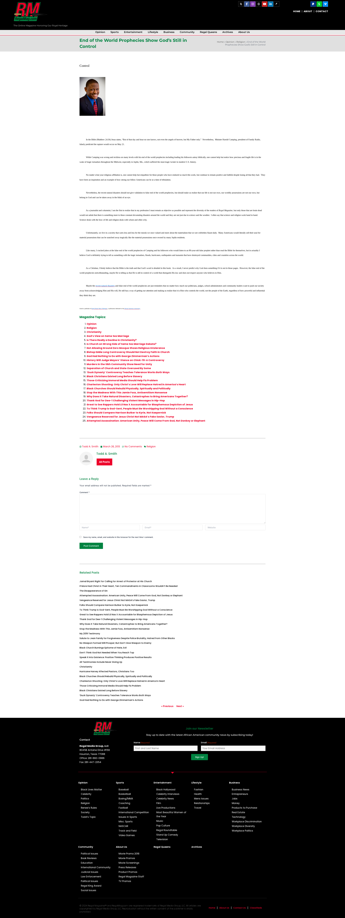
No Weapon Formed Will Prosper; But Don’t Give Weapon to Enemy (115, 643)
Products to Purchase (244, 807)
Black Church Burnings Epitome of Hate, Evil (103, 647)
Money (236, 803)
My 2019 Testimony (90, 633)
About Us (244, 32)
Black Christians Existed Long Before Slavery (114, 376)
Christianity (94, 332)
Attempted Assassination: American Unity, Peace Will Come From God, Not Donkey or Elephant (146, 420)
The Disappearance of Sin (94, 590)
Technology (239, 817)
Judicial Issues (89, 872)
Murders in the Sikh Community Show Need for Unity (119, 364)
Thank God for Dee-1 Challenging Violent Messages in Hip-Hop (126, 400)
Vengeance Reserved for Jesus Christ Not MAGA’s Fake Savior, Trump (130, 416)
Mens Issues (201, 798)
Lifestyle (153, 32)
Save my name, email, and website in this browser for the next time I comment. (118, 537)
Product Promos (128, 872)
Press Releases (127, 867)
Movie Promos (127, 858)
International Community (96, 867)
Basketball (125, 794)
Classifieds (256, 907)
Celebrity (86, 794)
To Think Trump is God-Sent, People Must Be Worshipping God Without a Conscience (140, 408)
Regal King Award (91, 885)
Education (87, 862)
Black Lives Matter (91, 789)
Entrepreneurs (240, 794)
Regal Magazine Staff (131, 876)
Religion (240, 42)
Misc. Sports (126, 821)
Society (85, 812)
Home (220, 42)
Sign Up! (199, 757)
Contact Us (239, 907)
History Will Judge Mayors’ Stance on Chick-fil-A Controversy (125, 360)
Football (123, 807)
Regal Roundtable (166, 830)
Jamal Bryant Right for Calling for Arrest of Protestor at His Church (116, 581)
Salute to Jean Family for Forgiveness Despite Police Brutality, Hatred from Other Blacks (127, 638)
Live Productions (165, 807)
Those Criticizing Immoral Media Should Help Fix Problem (122, 380)
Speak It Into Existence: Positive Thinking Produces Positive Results (116, 657)
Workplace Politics (242, 830)
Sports (115, 32)
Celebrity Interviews (167, 794)
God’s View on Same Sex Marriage (108, 336)
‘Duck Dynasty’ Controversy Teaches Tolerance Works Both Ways (128, 372)
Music (159, 821)
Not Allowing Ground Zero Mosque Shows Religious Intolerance (126, 348)
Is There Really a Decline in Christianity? (112, 340)
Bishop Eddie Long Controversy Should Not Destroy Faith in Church (128, 352)
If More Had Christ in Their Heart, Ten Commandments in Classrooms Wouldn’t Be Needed (128, 586)
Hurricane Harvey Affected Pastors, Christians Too (107, 671)
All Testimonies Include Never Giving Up (101, 662)
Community (187, 32)
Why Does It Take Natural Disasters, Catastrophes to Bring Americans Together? (137, 396)
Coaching (124, 803)
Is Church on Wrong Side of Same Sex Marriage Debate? (121, 344)
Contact (85, 739)
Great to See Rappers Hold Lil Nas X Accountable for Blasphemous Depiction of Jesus (140, 404)
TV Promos (125, 881)
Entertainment (133, 32)
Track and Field (128, 830)
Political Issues (89, 853)
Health (198, 794)
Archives (227, 32)
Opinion (100, 32)
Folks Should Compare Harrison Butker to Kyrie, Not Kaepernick (126, 412)
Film (158, 803)
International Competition (134, 812)
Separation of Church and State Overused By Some (119, 368)
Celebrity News (165, 798)
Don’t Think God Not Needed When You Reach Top (107, 652)
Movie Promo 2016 (129, 853)
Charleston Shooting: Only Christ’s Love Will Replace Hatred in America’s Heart (136, 384)
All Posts (104, 462)
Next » (180, 706)
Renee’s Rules (89, 807)
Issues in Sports (128, 817)
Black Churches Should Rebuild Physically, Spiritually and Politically (128, 388)
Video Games (127, 835)
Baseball (124, 789)
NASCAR (123, 826)
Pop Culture (163, 825)
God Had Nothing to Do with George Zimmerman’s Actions (123, 356)
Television (162, 839)
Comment (84, 492)
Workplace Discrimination (247, 821)
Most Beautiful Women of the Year (171, 814)
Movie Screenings (129, 862)
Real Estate (238, 812)
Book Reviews (89, 858)
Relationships (202, 803)
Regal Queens (208, 32)
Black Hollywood (165, 789)
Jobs (234, 798)
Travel (197, 807)
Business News (240, 789)
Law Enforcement (91, 876)
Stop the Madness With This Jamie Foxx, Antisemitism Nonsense (127, 392)
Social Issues (88, 890)
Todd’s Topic (88, 817)
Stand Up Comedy (167, 834)
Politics (85, 798)
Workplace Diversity (243, 826)
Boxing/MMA (126, 798)
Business (168, 32)
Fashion (198, 789)
